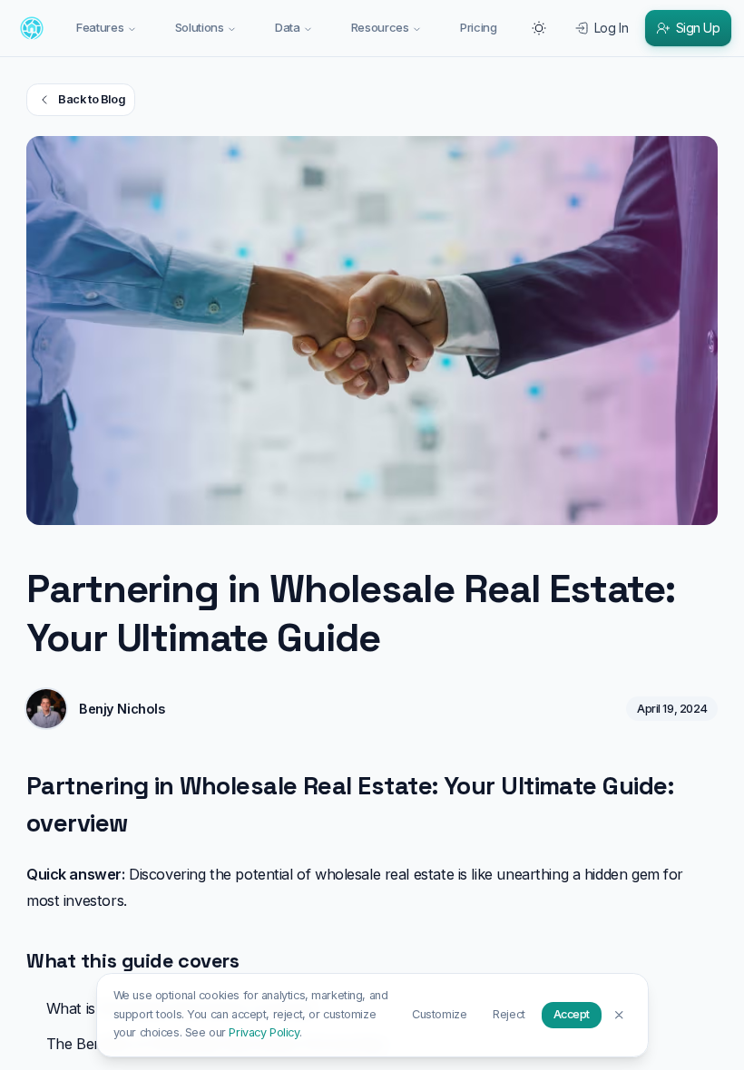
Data (287, 27)
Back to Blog (91, 99)
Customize (439, 1014)
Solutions (199, 27)
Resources (380, 27)
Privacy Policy (264, 1032)
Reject (508, 1014)
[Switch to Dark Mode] (539, 28)
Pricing (478, 27)
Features (99, 27)
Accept (571, 1014)
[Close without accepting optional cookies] (619, 1014)
